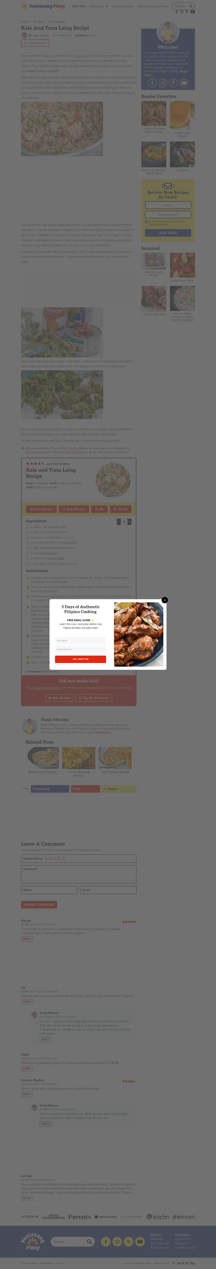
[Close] (165, 600)
